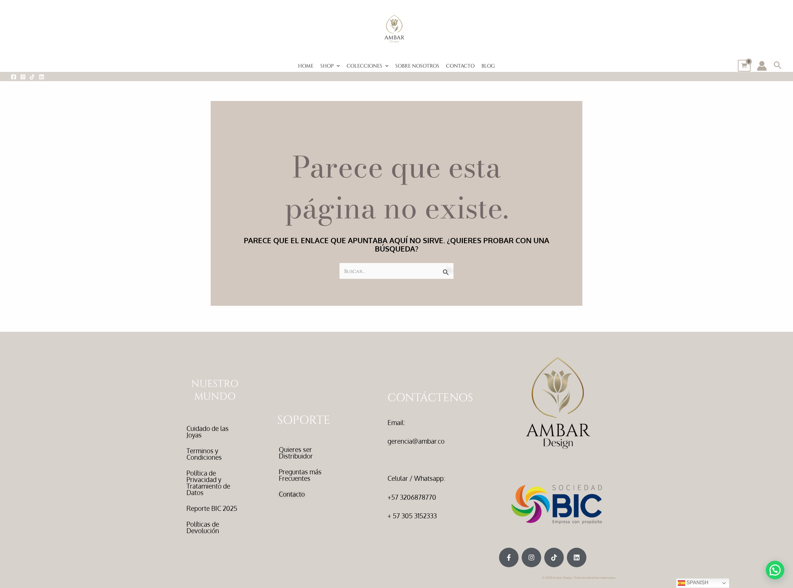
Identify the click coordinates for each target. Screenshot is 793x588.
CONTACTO (460, 65)
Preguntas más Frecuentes (300, 474)
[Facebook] (13, 77)
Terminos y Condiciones (204, 453)
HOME (305, 65)
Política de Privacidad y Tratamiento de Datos (208, 483)
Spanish (696, 582)
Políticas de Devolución (202, 527)
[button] (337, 65)
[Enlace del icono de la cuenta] (762, 66)
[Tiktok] (32, 77)
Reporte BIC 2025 (211, 508)
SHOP (327, 65)
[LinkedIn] (41, 77)
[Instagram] (23, 77)
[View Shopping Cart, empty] (744, 66)
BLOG (488, 65)
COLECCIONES (364, 65)
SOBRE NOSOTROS (417, 65)
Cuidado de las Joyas (207, 431)
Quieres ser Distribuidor (296, 452)
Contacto (292, 494)
